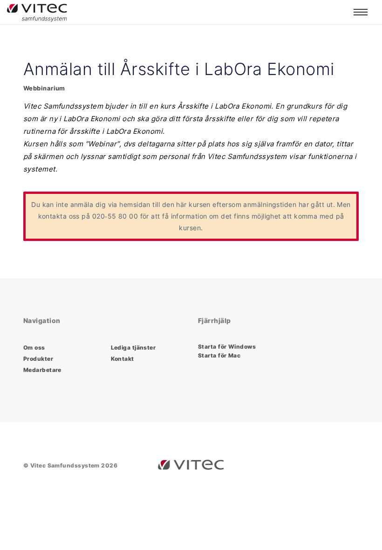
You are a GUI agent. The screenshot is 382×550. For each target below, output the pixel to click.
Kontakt (122, 358)
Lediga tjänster (133, 347)
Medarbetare (42, 369)
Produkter (38, 358)
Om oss (34, 347)
